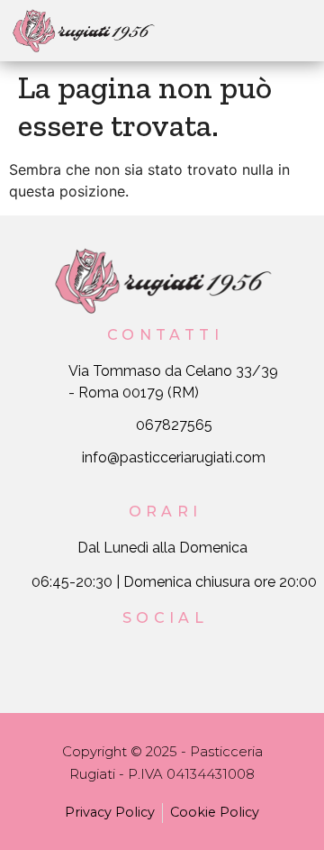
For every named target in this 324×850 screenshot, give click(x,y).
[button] (223, 31)
